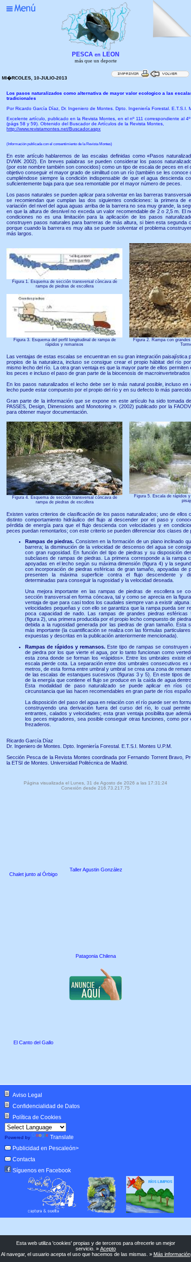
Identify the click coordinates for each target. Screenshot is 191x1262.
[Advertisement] (82, 1066)
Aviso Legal (27, 1095)
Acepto (108, 1248)
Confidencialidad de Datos (46, 1106)
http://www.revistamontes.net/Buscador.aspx (53, 128)
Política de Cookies (37, 1117)
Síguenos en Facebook (42, 1170)
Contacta (24, 1159)
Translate (62, 1137)
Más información (172, 1254)
